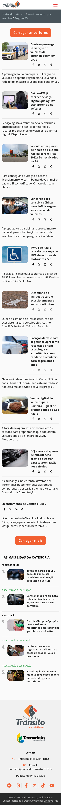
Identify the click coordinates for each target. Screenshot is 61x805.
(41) (39, 759)
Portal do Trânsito (13, 14)
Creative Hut (51, 800)
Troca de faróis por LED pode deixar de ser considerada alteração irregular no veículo (41, 575)
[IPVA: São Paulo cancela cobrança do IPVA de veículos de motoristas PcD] (15, 254)
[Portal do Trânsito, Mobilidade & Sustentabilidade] (30, 716)
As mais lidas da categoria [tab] (26, 557)
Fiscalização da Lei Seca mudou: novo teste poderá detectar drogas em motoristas (43, 676)
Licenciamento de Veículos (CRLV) (24, 504)
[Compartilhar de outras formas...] (51, 65)
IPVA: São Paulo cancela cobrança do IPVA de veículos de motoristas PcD (44, 253)
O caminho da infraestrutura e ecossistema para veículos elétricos (42, 298)
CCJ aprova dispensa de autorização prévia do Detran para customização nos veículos (44, 458)
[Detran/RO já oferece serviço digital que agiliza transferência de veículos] (15, 100)
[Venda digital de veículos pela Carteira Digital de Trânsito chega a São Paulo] (15, 405)
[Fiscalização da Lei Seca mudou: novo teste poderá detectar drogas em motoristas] (15, 675)
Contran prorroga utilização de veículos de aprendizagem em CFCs (43, 51)
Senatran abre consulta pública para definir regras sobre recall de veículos (43, 206)
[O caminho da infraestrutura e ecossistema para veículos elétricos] (15, 299)
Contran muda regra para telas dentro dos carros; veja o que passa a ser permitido (42, 600)
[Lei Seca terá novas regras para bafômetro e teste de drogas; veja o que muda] (15, 650)
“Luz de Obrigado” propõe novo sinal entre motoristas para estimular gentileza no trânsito (43, 626)
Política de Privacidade (30, 775)
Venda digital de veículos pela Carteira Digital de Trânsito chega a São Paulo (44, 405)
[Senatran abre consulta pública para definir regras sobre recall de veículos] (15, 205)
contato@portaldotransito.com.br (30, 769)
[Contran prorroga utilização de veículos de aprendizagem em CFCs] (15, 51)
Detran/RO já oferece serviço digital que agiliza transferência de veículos (42, 100)
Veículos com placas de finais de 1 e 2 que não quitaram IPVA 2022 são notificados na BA (44, 153)
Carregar (30, 32)
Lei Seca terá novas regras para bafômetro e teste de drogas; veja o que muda (42, 651)
